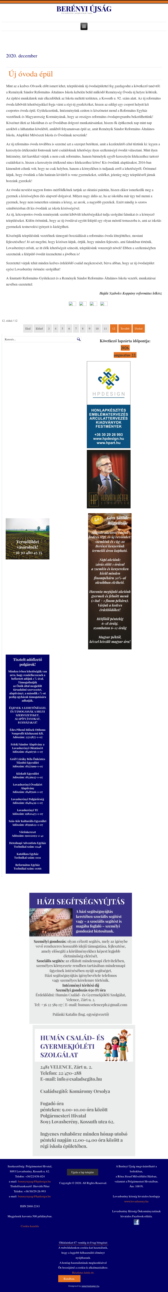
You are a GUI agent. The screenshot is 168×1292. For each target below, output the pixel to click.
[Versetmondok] (109, 507)
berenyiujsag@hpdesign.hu (34, 1181)
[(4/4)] (102, 305)
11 (105, 328)
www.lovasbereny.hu (136, 1201)
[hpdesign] (109, 447)
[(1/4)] (71, 305)
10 (97, 328)
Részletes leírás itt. (83, 1272)
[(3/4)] (92, 305)
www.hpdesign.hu (90, 1286)
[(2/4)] (81, 305)
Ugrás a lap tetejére (82, 1172)
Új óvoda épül (31, 73)
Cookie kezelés (30, 1226)
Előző (39, 328)
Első (28, 328)
